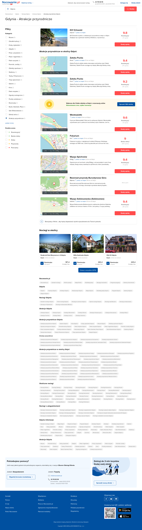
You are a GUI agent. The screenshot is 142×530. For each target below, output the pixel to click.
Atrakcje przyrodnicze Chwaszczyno (88, 362)
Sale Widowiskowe (120, 429)
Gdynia (17, 14)
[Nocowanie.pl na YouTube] (111, 499)
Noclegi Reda (71, 402)
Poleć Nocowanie (11, 511)
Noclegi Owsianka (71, 396)
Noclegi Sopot (101, 390)
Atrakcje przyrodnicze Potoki (68, 356)
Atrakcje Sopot (56, 312)
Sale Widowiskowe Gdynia (113, 329)
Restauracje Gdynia (77, 290)
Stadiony (131, 429)
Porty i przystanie (69, 429)
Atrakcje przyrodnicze (117, 424)
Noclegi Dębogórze (74, 390)
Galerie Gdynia (64, 323)
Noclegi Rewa (110, 396)
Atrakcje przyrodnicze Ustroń (109, 339)
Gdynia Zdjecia (118, 432)
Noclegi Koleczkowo (97, 396)
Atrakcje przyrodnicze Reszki (109, 371)
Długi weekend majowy (60, 522)
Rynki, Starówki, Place (106, 429)
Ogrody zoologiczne (85, 427)
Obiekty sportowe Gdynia (115, 323)
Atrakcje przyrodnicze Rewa (69, 371)
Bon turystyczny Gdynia (66, 416)
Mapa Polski (78, 282)
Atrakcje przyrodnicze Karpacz (69, 339)
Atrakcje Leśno (68, 315)
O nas (7, 504)
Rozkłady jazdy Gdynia (102, 290)
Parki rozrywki (120, 427)
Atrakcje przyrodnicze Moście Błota (50, 368)
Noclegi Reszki (44, 399)
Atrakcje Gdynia (36, 14)
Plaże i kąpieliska (45, 429)
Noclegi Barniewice (57, 399)
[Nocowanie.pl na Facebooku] (106, 499)
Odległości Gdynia (71, 435)
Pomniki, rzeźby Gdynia (127, 326)
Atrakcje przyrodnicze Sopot (91, 359)
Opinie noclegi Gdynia (95, 301)
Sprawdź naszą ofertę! (104, 483)
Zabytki (79, 432)
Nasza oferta (9, 508)
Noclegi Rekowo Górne (47, 402)
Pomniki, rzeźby (57, 429)
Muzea (60, 427)
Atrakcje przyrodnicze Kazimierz (69, 365)
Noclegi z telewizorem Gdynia (48, 410)
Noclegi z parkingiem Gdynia (67, 410)
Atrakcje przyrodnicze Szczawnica (89, 339)
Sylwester (68, 522)
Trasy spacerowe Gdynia (79, 332)
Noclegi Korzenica (106, 387)
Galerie (129, 424)
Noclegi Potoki (118, 387)
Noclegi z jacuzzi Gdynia (83, 416)
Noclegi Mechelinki (114, 390)
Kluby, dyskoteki (51, 427)
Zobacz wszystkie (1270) (88, 270)
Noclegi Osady (68, 387)
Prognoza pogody (115, 282)
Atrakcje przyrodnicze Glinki (67, 376)
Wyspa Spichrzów (78, 156)
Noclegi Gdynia (26, 14)
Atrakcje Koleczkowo (110, 312)
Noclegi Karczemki (84, 393)
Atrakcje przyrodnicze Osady (86, 353)
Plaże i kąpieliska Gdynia (111, 326)
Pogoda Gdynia (116, 290)
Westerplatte (76, 114)
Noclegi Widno (44, 387)
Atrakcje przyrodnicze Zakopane (49, 339)
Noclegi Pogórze (93, 387)
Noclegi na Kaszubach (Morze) (64, 304)
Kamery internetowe (129, 282)
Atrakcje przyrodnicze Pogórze (126, 353)
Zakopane (85, 522)
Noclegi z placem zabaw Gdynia (107, 410)
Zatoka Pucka (76, 57)
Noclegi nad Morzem (110, 301)
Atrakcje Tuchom (45, 315)
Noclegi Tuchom (84, 396)
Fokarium (74, 135)
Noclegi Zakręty (56, 387)
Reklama (41, 500)
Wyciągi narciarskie (102, 282)
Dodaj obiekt (135, 3)
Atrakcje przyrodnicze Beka (70, 368)
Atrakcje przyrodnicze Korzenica (49, 356)
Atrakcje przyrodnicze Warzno (48, 376)
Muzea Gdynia (101, 323)
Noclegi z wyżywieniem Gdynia (87, 410)
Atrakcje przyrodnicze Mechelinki (111, 359)
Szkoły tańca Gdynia (46, 332)
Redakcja (74, 496)
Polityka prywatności (78, 508)
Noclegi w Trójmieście (46, 304)
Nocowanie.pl (9, 14)
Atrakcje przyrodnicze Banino (48, 379)
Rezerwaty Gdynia (79, 329)
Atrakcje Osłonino (80, 315)
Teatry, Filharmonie (56, 432)
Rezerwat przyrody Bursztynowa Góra (88, 177)
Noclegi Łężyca (127, 390)
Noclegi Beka (59, 396)
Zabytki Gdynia (93, 332)
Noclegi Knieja (70, 399)
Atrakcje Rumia (82, 312)
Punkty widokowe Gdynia (64, 329)
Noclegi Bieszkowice (83, 399)
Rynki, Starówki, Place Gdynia (95, 329)
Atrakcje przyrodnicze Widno (48, 353)
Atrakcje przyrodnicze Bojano (67, 362)
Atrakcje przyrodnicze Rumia (108, 362)
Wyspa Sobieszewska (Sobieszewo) (87, 198)
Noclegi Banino (61, 402)
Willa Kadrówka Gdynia (81, 255)
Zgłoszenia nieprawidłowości (48, 508)
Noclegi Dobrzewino (111, 393)
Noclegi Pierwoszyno (88, 390)
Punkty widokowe (82, 429)
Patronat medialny (44, 511)
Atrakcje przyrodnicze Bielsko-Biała (73, 342)
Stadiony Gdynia (128, 329)
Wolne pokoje (67, 282)
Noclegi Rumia (71, 393)
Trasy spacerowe (69, 432)
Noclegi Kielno (96, 399)
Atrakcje (106, 424)
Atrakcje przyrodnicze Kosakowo (88, 356)
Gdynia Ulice (59, 435)
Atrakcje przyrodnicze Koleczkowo (50, 371)
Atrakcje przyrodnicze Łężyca (48, 362)
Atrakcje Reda (56, 315)
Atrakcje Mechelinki (69, 312)
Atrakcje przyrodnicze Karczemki (49, 365)
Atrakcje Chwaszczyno (96, 312)
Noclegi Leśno (131, 399)
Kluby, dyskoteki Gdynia (87, 323)
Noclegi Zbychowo (122, 396)
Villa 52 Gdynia (111, 255)
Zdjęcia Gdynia (44, 293)
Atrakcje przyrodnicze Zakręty (67, 353)
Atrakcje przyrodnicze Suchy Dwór (110, 356)
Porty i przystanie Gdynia (47, 329)
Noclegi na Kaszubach (125, 301)
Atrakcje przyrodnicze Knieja (69, 373)
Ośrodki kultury (98, 427)
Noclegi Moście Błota (46, 396)
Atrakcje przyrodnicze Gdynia (48, 323)
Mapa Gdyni (61, 424)
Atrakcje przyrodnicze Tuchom (109, 368)
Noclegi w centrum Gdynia (79, 301)
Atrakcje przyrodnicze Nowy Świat (112, 365)
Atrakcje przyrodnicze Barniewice (49, 373)
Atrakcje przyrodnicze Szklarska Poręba (120, 342)
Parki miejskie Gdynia (80, 326)
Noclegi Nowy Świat (126, 393)
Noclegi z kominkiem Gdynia (48, 413)
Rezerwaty (94, 429)
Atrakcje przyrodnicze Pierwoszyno (71, 359)
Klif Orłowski (76, 30)
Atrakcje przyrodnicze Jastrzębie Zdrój (96, 342)
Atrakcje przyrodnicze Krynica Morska (50, 345)
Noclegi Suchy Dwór (59, 390)
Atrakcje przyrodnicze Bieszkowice (90, 373)
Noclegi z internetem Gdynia (86, 413)
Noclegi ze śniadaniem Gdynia (49, 416)
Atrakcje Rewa (124, 312)
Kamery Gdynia (128, 290)
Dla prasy (74, 500)
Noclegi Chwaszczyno (58, 393)
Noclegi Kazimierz (97, 393)
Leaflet (45, 73)
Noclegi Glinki (119, 399)
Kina (42, 427)
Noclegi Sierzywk (80, 387)
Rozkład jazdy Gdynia (46, 435)
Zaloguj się (124, 3)
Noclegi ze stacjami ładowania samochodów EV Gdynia (112, 413)
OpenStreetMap (54, 73)
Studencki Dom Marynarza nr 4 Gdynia (53, 255)
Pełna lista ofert (107, 432)
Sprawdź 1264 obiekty (126, 104)
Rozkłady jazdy (89, 282)
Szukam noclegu (56, 282)
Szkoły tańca (44, 432)
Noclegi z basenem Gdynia (126, 410)
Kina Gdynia (74, 323)
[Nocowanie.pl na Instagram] (116, 499)
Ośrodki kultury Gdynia (65, 326)
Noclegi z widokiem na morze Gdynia (103, 416)
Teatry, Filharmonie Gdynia (62, 332)
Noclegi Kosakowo (45, 390)
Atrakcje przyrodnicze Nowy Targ (72, 345)
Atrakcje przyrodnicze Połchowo (86, 379)
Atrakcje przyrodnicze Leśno (86, 376)
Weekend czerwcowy (77, 522)
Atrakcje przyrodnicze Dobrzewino (91, 365)
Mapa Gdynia (89, 290)
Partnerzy (74, 504)
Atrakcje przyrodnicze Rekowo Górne (106, 376)
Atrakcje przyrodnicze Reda (67, 379)
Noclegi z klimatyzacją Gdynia (67, 413)
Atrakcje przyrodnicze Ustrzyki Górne (50, 342)
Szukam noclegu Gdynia (47, 301)
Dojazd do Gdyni (72, 424)
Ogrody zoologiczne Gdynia (48, 326)
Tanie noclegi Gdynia (62, 301)
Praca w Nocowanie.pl (45, 504)
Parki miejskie (109, 427)
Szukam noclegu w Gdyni (47, 424)
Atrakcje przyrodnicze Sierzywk (106, 353)
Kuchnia (87, 432)
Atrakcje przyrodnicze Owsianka (89, 368)
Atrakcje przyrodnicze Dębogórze (49, 359)
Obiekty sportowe (71, 427)
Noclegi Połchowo (84, 402)
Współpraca (42, 496)
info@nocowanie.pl (56, 476)
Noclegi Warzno (108, 399)
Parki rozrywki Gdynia (95, 326)
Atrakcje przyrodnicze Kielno (110, 373)
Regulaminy (75, 511)
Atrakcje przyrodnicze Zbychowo (89, 371)
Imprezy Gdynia (52, 290)
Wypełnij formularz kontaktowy (20, 477)
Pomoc (7, 500)
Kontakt (7, 496)
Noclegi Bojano (45, 393)
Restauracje (96, 432)
